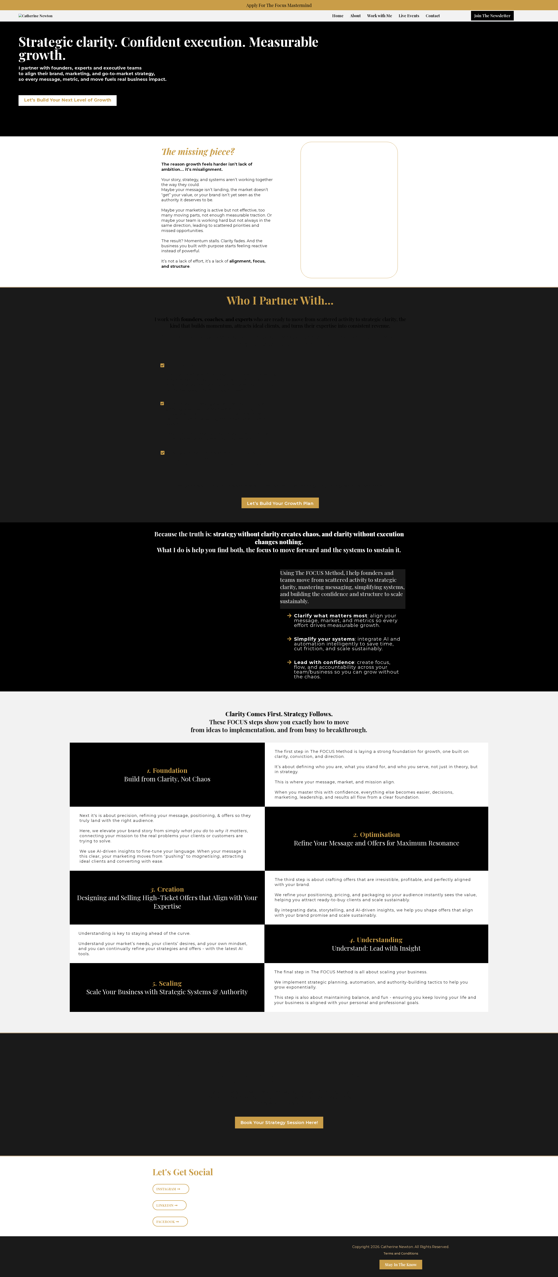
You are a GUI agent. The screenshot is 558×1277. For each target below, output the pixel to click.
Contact (433, 15)
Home (338, 15)
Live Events (409, 15)
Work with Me (379, 15)
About (355, 15)
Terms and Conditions (400, 1253)
